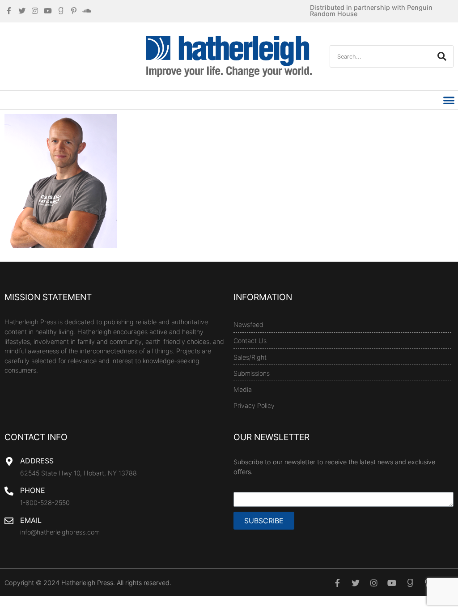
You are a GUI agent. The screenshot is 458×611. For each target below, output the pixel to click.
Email (31, 520)
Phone (32, 490)
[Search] (442, 56)
